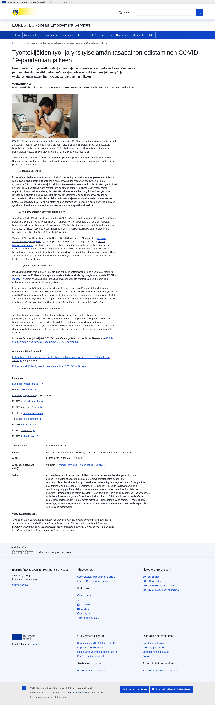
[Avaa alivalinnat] (38, 35)
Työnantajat (48, 35)
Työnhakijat (30, 35)
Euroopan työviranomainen (60, 452)
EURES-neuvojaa (26, 389)
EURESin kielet (150, 577)
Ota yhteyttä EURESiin (128, 35)
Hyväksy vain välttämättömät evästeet (171, 689)
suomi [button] (127, 12)
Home (15, 43)
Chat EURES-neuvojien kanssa (93, 581)
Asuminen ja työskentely (92, 465)
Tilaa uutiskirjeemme (88, 618)
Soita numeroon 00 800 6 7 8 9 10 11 (96, 643)
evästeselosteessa (79, 692)
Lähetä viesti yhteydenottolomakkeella (97, 652)
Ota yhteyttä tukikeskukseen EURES (96, 577)
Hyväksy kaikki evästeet (134, 689)
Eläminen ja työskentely (73, 35)
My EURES (148, 35)
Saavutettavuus (20, 585)
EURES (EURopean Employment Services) (40, 569)
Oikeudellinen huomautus (155, 652)
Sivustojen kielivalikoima (155, 643)
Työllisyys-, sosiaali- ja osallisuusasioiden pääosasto (103, 452)
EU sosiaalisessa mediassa (91, 670)
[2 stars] (15, 552)
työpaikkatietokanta (33, 401)
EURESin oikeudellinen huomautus (160, 590)
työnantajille (36, 407)
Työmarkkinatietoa (67, 465)
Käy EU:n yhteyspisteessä (90, 656)
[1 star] (13, 552)
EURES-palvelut (101, 35)
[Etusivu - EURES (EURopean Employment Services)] (27, 12)
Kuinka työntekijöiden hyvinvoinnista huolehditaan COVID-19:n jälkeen (49, 366)
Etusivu (17, 35)
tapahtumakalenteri (33, 413)
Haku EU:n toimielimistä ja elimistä (160, 670)
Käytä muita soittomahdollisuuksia (95, 647)
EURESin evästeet (152, 581)
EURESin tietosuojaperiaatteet (158, 585)
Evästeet (147, 656)
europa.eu (36, 644)
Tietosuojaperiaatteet (153, 647)
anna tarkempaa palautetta (56, 552)
